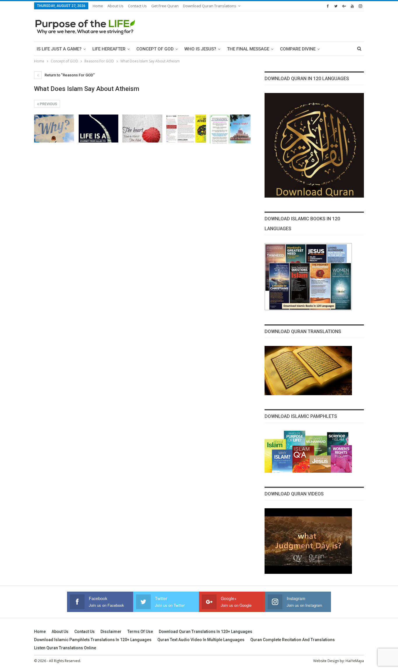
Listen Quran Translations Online (65, 648)
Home (98, 5)
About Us (116, 5)
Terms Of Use (140, 631)
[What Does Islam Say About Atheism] (54, 129)
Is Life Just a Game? (59, 49)
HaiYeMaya (355, 660)
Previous (48, 104)
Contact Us (137, 5)
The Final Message (248, 49)
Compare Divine (298, 49)
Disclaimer (111, 631)
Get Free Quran (165, 5)
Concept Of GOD (155, 49)
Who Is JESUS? (200, 49)
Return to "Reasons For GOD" (69, 75)
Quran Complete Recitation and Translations (292, 639)
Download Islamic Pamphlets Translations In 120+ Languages (93, 639)
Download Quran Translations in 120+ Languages (205, 631)
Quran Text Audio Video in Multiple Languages (200, 639)
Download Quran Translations (209, 5)
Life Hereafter (109, 49)
